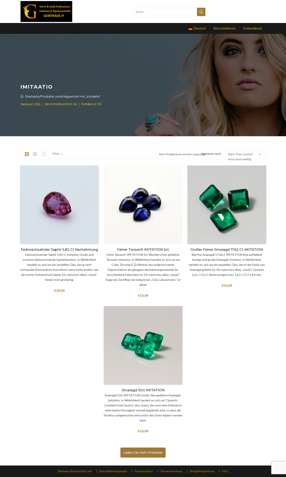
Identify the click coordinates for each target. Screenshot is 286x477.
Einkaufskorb (252, 28)
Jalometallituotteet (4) (60, 104)
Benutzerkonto (224, 28)
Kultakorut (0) (91, 104)
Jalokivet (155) (30, 104)
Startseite (32, 96)
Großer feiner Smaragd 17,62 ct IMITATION (227, 250)
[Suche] (201, 12)
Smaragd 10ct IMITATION (143, 390)
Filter (55, 154)
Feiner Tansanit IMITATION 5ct (143, 250)
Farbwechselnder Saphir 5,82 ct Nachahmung (59, 250)
